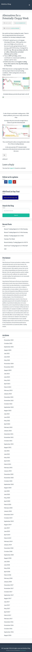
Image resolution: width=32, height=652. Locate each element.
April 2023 (7, 383)
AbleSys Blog (6, 4)
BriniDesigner (23, 650)
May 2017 (7, 608)
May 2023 (7, 380)
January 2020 (8, 511)
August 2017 (7, 598)
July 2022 (7, 414)
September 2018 (9, 555)
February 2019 (8, 541)
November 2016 (8, 625)
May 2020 (7, 497)
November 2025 (8, 340)
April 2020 (7, 501)
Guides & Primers (15, 28)
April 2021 (7, 461)
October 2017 (8, 591)
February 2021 (8, 467)
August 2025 (7, 350)
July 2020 (7, 491)
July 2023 (7, 373)
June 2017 (7, 605)
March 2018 (7, 575)
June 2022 (7, 417)
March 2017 (7, 615)
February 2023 (8, 390)
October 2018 (8, 551)
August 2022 (7, 410)
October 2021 (8, 440)
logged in (12, 168)
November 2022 (8, 400)
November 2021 (8, 437)
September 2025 (9, 346)
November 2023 (8, 367)
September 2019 (9, 521)
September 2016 (9, 632)
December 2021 (8, 434)
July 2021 (7, 450)
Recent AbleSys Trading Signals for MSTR (16, 242)
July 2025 (7, 353)
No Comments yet (20, 23)
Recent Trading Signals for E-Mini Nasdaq (16, 229)
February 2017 (8, 618)
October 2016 (8, 628)
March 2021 (7, 464)
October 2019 (8, 518)
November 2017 (8, 588)
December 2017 (8, 585)
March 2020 (7, 504)
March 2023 (7, 387)
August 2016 (7, 635)
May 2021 (7, 457)
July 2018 (7, 561)
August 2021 (7, 447)
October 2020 (8, 481)
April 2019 (7, 534)
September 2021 (9, 444)
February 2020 (8, 508)
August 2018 (7, 558)
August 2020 (7, 487)
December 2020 (8, 474)
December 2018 (8, 548)
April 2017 (7, 612)
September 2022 (9, 407)
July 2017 (7, 601)
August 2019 (7, 524)
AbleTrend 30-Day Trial (10, 197)
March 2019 (7, 538)
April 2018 (7, 571)
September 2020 (9, 484)
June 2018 (7, 565)
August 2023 (7, 370)
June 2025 (7, 357)
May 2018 (7, 568)
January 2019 (8, 544)
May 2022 (7, 420)
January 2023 (8, 393)
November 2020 (8, 477)
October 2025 (8, 343)
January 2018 (8, 581)
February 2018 (8, 578)
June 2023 (7, 377)
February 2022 (8, 427)
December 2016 (8, 622)
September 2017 (9, 595)
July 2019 (7, 528)
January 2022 (8, 430)
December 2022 (8, 397)
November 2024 (8, 363)
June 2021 (7, 454)
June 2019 (7, 531)
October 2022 (8, 404)
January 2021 (8, 471)
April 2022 (7, 424)
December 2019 (8, 514)
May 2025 (7, 360)
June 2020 (7, 494)
